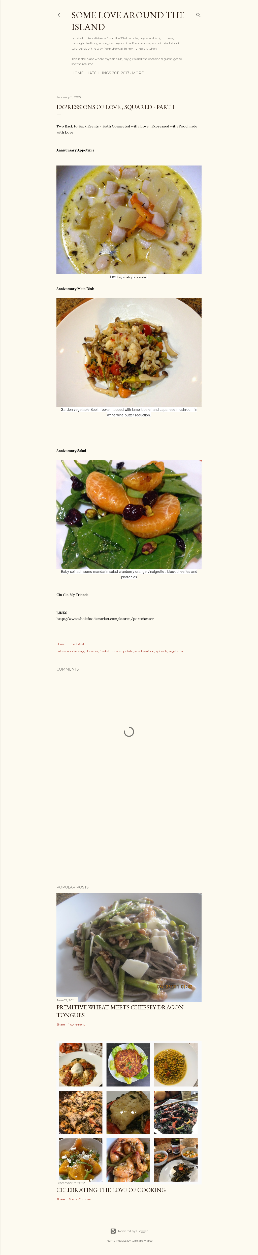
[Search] (199, 14)
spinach (161, 651)
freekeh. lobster (111, 651)
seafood (148, 651)
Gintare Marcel (142, 1240)
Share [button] (60, 644)
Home (78, 73)
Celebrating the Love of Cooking (111, 1190)
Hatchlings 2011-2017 (107, 73)
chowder (92, 651)
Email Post (76, 644)
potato (128, 651)
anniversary (75, 651)
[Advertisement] (129, 837)
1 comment (77, 1024)
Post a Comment (81, 1199)
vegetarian (176, 651)
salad (138, 651)
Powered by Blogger (133, 1231)
